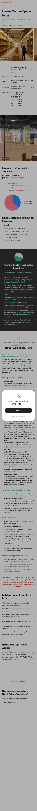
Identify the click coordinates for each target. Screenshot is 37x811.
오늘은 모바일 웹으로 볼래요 (18, 416)
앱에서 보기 (19, 410)
